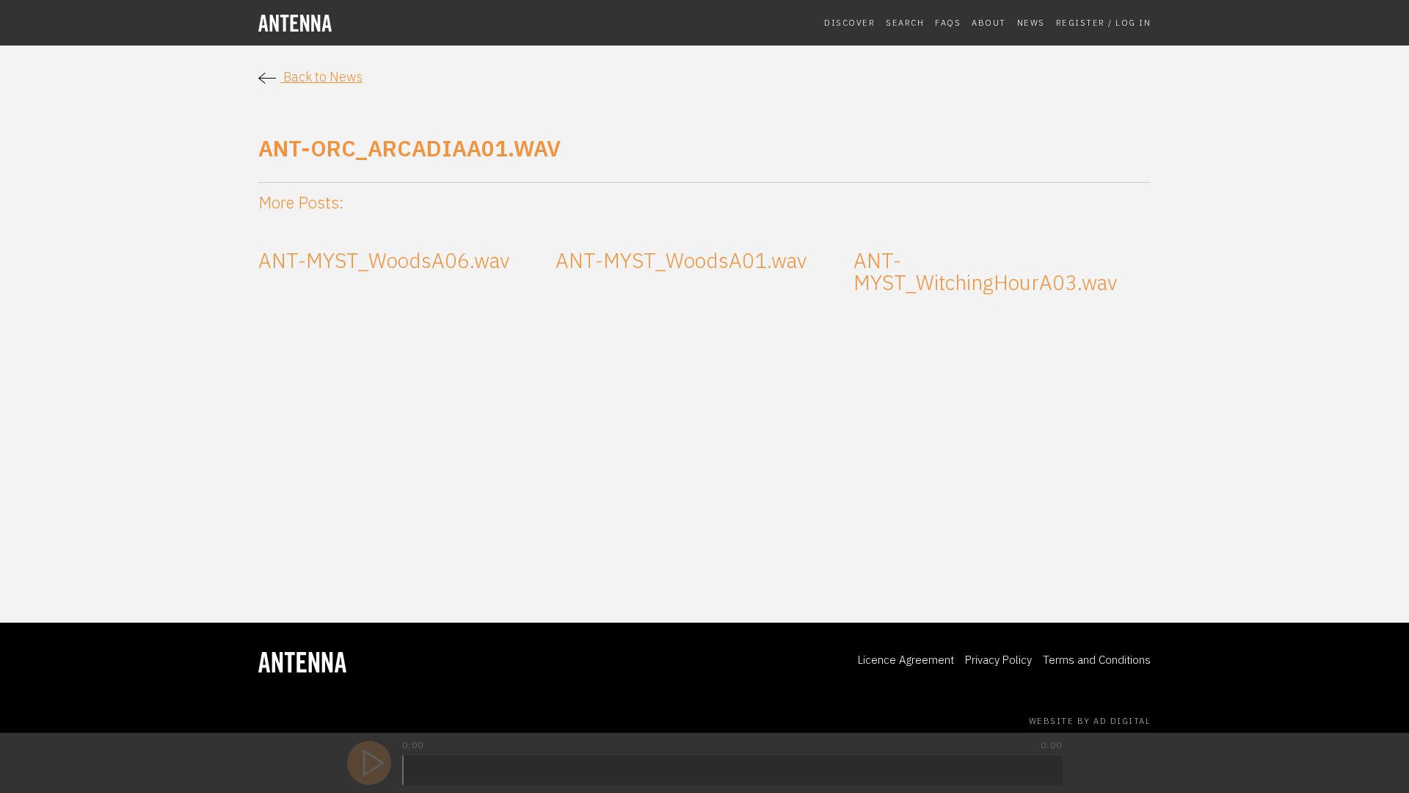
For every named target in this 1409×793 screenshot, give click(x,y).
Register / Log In (1103, 22)
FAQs (948, 22)
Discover (849, 22)
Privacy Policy (998, 660)
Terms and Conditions (1097, 660)
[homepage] (361, 23)
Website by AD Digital (1090, 721)
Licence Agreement (906, 660)
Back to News (321, 76)
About (989, 22)
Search (905, 22)
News (1031, 22)
